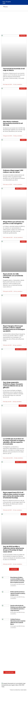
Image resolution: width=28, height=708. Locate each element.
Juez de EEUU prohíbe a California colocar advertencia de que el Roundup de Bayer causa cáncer (13, 549)
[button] (10, 8)
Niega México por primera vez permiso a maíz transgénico (13, 222)
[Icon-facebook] (19, 2)
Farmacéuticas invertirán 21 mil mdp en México (13, 69)
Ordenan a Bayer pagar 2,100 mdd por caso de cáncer (13, 171)
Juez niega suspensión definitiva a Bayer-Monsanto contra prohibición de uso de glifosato (13, 384)
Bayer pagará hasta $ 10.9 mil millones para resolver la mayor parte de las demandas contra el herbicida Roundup (13, 495)
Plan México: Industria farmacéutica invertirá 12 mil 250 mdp (13, 123)
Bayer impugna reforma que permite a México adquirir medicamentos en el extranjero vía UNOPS (14, 328)
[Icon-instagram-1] (24, 2)
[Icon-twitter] (21, 2)
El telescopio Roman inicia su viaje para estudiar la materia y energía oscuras (17, 593)
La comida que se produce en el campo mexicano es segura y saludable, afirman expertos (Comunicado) (14, 441)
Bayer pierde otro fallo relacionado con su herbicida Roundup (13, 275)
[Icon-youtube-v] (26, 2)
